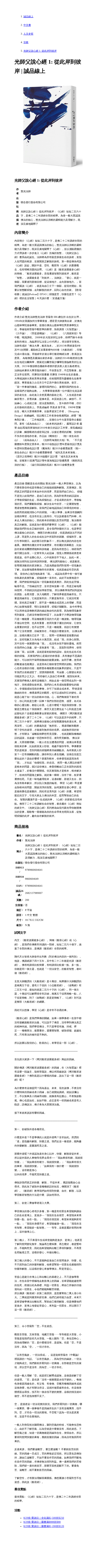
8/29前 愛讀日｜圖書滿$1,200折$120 (43, 1526)
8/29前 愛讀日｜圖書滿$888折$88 (42, 1522)
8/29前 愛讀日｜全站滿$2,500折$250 (43, 1517)
